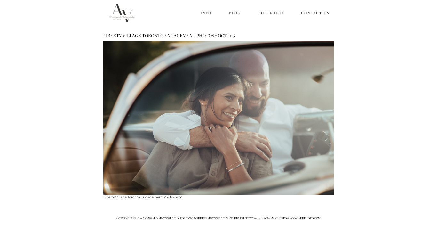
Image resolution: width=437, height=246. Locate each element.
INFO (206, 13)
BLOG (235, 13)
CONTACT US (315, 13)
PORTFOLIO (270, 13)
